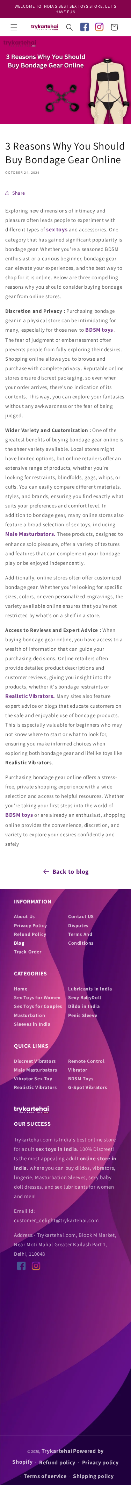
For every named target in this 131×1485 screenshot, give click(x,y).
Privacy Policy (30, 925)
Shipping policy (93, 1476)
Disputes (78, 925)
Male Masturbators (35, 1070)
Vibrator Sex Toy (33, 1078)
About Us (24, 916)
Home (20, 989)
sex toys (56, 229)
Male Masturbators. (30, 534)
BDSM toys (99, 329)
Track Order (28, 952)
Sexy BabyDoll (84, 997)
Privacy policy (100, 1462)
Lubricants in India (90, 989)
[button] (14, 27)
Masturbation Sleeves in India (32, 1019)
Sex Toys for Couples (38, 1006)
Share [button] (18, 193)
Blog (19, 943)
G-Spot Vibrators (87, 1087)
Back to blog (70, 871)
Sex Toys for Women (37, 997)
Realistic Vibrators (35, 1087)
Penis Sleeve (82, 1015)
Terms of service (45, 1476)
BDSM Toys (80, 1078)
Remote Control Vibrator (86, 1065)
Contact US (81, 916)
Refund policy (57, 1462)
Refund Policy (30, 934)
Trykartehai (57, 1451)
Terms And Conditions (81, 938)
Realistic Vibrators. (31, 696)
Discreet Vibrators (35, 1061)
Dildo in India (84, 1006)
